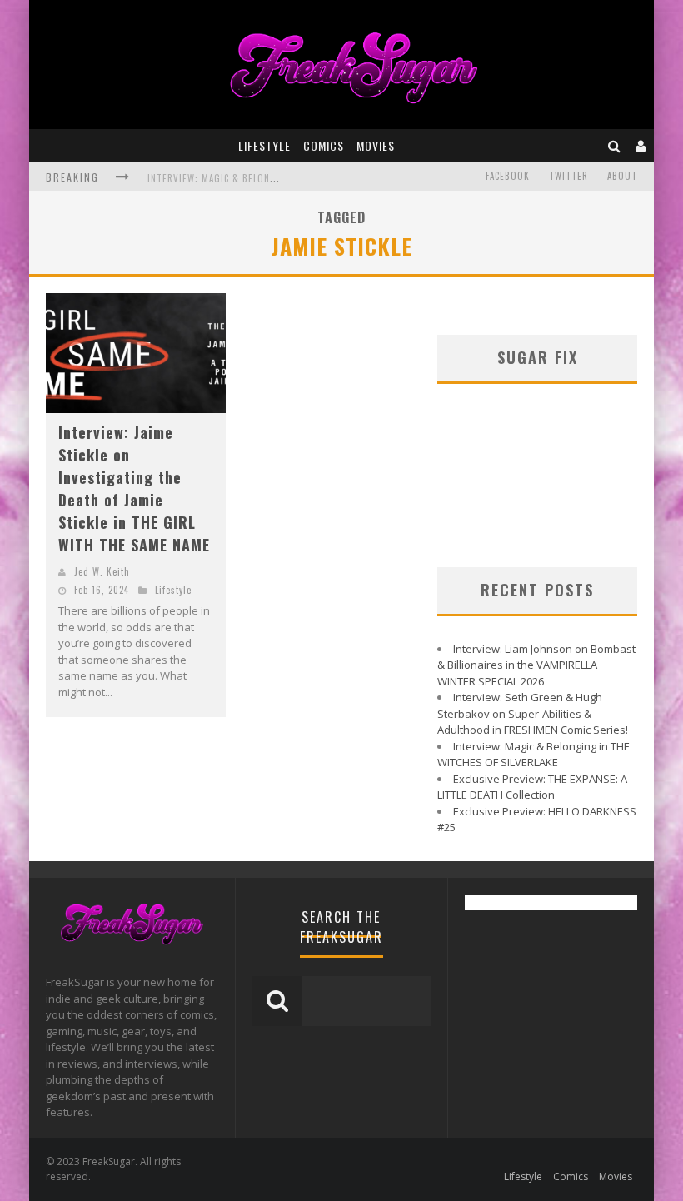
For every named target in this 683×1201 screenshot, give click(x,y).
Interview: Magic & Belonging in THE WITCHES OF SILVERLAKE (533, 754)
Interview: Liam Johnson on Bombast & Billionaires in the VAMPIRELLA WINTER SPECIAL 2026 (536, 665)
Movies (375, 145)
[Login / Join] (641, 145)
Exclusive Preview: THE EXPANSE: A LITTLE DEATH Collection (532, 787)
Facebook (508, 175)
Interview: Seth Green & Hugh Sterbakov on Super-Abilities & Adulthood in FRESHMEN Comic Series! (532, 713)
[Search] (614, 145)
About (622, 175)
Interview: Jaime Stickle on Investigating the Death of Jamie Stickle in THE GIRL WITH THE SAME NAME (134, 488)
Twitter (568, 175)
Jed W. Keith (102, 571)
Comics (323, 145)
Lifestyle (264, 145)
